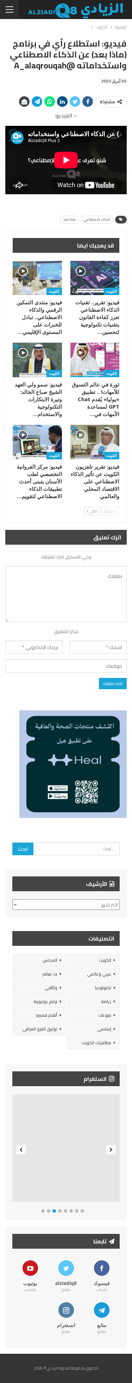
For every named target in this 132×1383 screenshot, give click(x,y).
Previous (21, 1150)
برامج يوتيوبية (45, 1001)
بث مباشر (49, 974)
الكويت (111, 291)
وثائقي (51, 988)
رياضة (106, 1001)
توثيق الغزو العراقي (40, 1029)
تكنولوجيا (103, 988)
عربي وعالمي (99, 974)
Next (111, 1150)
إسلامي (104, 1029)
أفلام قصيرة (46, 1015)
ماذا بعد (69, 219)
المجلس (50, 960)
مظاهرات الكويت (96, 1043)
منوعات (104, 1015)
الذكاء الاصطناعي (97, 219)
